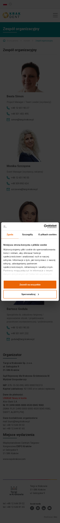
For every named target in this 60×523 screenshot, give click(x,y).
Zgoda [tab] (10, 234)
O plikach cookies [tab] (47, 234)
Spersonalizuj (28, 294)
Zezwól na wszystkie (30, 284)
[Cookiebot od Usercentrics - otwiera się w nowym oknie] (44, 226)
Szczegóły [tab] (27, 234)
